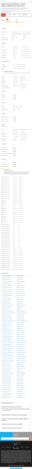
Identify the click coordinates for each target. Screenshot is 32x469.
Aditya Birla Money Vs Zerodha (6, 397)
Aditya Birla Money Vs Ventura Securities (8, 334)
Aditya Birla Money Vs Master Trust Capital (8, 356)
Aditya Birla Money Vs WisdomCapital (7, 330)
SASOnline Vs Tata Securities (21, 340)
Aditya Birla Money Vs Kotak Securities (7, 358)
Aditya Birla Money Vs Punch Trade (7, 299)
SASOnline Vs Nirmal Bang (20, 354)
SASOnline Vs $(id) (19, 283)
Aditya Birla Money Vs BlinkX (6, 301)
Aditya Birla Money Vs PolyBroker (6, 291)
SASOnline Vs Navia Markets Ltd (21, 336)
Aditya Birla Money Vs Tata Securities (7, 340)
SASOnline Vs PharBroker (20, 289)
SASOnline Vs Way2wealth (20, 332)
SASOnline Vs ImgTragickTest (21, 281)
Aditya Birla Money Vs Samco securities (7, 348)
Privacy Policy (27, 447)
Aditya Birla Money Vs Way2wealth (7, 332)
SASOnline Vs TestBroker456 (21, 293)
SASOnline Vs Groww (20, 391)
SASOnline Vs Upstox (20, 395)
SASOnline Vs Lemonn (20, 303)
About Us (17, 447)
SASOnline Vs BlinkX (19, 301)
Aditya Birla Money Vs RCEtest (6, 277)
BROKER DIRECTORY (8, 447)
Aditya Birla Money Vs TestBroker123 (7, 295)
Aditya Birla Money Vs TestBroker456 (7, 293)
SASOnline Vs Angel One (20, 383)
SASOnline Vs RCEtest (20, 277)
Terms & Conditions (16, 448)
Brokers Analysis (16, 465)
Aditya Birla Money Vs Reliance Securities (8, 352)
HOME (3, 447)
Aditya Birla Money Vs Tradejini (6, 338)
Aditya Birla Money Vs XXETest (6, 279)
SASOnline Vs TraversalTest (21, 287)
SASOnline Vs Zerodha (20, 397)
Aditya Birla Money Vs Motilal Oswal (7, 385)
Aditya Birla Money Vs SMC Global (6, 344)
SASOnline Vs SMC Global (20, 344)
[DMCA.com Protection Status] (16, 444)
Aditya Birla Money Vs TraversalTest (7, 287)
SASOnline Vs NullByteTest (20, 285)
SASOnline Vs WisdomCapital (21, 330)
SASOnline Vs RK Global (20, 350)
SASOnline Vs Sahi (19, 297)
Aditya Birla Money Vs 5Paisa (6, 328)
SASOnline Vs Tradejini (20, 338)
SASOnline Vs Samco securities (21, 348)
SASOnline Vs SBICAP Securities (21, 346)
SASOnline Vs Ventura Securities (21, 334)
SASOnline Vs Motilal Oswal (20, 385)
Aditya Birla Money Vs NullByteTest (7, 285)
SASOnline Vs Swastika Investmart (22, 342)
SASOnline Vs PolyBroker (20, 291)
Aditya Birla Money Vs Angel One (6, 383)
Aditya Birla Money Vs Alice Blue (6, 326)
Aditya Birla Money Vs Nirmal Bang (7, 354)
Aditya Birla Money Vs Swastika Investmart (8, 342)
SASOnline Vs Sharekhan (20, 389)
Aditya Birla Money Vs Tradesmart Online (8, 393)
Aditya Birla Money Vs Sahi (6, 297)
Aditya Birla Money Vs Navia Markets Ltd (7, 336)
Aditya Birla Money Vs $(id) (6, 283)
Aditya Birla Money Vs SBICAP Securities (7, 346)
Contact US (22, 447)
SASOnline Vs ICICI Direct (20, 387)
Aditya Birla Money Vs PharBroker (7, 289)
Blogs (13, 447)
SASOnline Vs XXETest (20, 279)
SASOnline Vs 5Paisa (19, 328)
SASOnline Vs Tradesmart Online (21, 393)
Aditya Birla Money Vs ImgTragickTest (7, 281)
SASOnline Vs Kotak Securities (21, 358)
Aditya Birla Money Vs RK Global (6, 350)
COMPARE (25, 14)
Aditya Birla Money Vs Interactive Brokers (8, 360)
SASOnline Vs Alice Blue (20, 326)
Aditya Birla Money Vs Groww (6, 391)
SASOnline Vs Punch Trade (20, 299)
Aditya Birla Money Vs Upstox (6, 395)
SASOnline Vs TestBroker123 (21, 295)
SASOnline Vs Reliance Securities (21, 352)
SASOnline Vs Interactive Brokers (21, 360)
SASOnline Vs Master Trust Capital (21, 356)
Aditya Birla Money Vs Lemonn (6, 303)
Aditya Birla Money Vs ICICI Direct (6, 387)
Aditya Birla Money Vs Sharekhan (6, 389)
